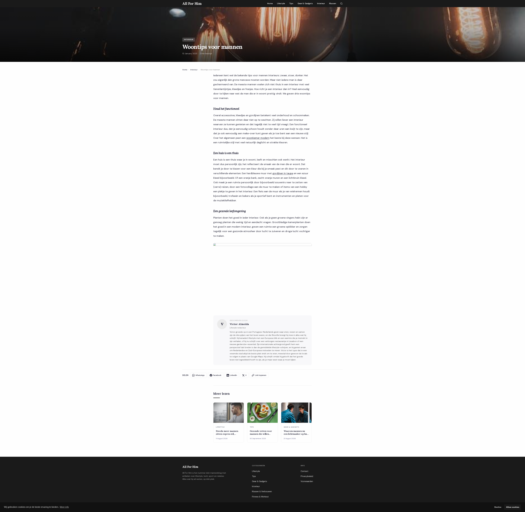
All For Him (190, 467)
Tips (291, 3)
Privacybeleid (307, 476)
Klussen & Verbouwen (262, 491)
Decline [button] (497, 507)
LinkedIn (233, 375)
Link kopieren (260, 375)
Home (270, 3)
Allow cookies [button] (512, 507)
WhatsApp (200, 375)
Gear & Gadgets (305, 3)
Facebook (217, 375)
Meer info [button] (64, 507)
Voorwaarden (307, 481)
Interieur (321, 3)
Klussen (332, 3)
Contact (304, 471)
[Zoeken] (341, 3)
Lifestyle (281, 3)
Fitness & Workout (260, 496)
